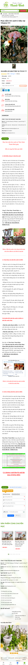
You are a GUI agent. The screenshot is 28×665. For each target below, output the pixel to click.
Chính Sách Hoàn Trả (6, 595)
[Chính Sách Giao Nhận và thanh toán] (8, 617)
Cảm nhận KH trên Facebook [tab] (15, 487)
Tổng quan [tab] (5, 138)
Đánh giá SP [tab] (4, 487)
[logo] (13, 7)
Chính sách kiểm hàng (7, 602)
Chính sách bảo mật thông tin (8, 598)
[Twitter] (6, 90)
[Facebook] (3, 90)
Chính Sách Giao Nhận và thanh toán (10, 593)
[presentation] (2, 543)
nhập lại (18, 515)
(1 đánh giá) (12, 73)
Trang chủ (10, 664)
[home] (1, 13)
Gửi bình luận (10, 515)
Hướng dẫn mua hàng (7, 591)
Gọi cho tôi (23, 85)
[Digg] (9, 90)
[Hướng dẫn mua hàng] (6, 611)
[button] (24, 512)
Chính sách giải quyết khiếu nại (9, 604)
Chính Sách (4, 588)
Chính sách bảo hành (6, 600)
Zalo (17, 664)
